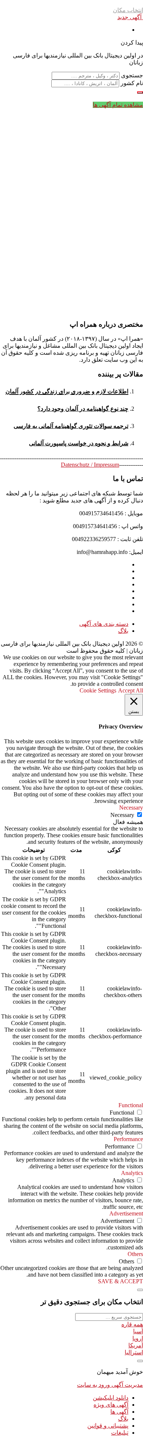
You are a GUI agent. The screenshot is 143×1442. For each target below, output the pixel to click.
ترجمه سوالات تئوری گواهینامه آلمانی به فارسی (71, 426)
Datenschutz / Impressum (90, 465)
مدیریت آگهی (126, 1385)
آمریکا (135, 1345)
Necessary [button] (131, 807)
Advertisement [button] (126, 1213)
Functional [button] (130, 1105)
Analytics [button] (132, 1173)
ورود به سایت (93, 1385)
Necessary (122, 815)
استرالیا (134, 1352)
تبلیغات (119, 1432)
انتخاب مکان (128, 10)
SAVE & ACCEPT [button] (120, 1281)
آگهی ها (119, 1411)
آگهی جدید (130, 17)
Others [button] (135, 1254)
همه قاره (132, 1324)
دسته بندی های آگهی (103, 624)
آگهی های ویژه (111, 1404)
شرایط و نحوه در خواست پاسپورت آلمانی (78, 443)
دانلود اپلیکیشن (110, 1397)
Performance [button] (128, 1139)
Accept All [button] (130, 690)
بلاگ (123, 631)
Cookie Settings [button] (98, 690)
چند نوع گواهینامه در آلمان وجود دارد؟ (82, 409)
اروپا (137, 1338)
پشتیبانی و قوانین (107, 1425)
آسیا (138, 1331)
